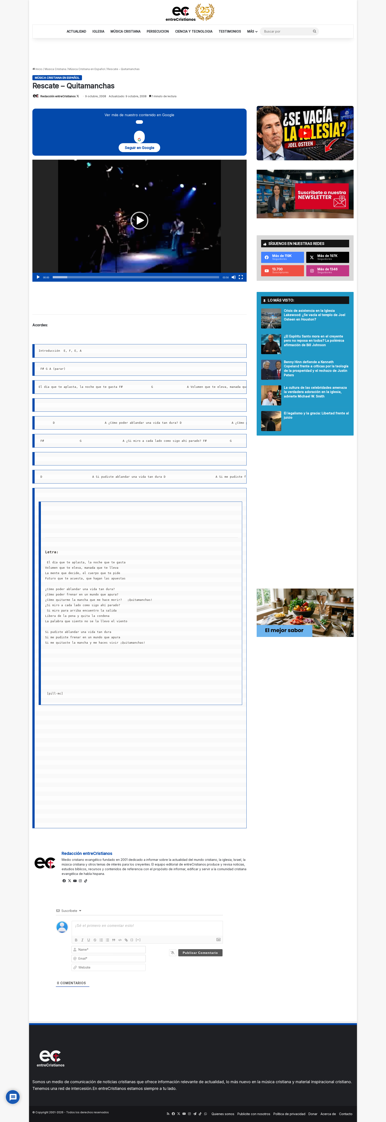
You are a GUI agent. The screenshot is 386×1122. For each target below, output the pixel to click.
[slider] (136, 277)
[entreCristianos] (50, 1076)
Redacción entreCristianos (58, 96)
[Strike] (95, 940)
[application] (139, 221)
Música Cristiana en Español (86, 69)
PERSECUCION (158, 31)
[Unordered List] (107, 940)
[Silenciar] (233, 277)
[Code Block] (120, 940)
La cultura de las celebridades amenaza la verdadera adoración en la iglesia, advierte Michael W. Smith (315, 392)
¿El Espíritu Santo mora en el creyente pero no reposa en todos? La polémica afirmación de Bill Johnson (314, 340)
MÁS (250, 31)
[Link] (126, 940)
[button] (139, 220)
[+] (138, 939)
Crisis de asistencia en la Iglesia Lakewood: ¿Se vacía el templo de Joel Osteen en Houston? (314, 315)
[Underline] (89, 940)
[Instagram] (80, 881)
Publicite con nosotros (253, 1114)
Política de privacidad (289, 1114)
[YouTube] (75, 881)
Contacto (345, 1114)
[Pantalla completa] (241, 277)
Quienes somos (223, 1114)
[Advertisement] (193, 53)
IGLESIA (98, 31)
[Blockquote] (114, 940)
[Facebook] (64, 881)
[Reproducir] (38, 277)
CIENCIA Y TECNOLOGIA (193, 31)
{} (132, 939)
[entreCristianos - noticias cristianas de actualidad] (193, 12)
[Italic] (82, 940)
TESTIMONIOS (230, 31)
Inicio (38, 69)
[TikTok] (85, 881)
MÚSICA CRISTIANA (126, 31)
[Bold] (76, 940)
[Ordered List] (101, 940)
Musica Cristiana (55, 69)
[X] (69, 881)
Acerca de (328, 1114)
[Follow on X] (77, 96)
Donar (312, 1114)
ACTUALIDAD (76, 31)
